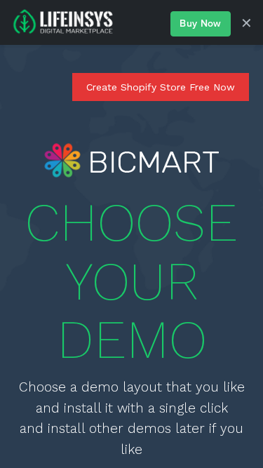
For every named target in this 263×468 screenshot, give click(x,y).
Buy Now (200, 23)
